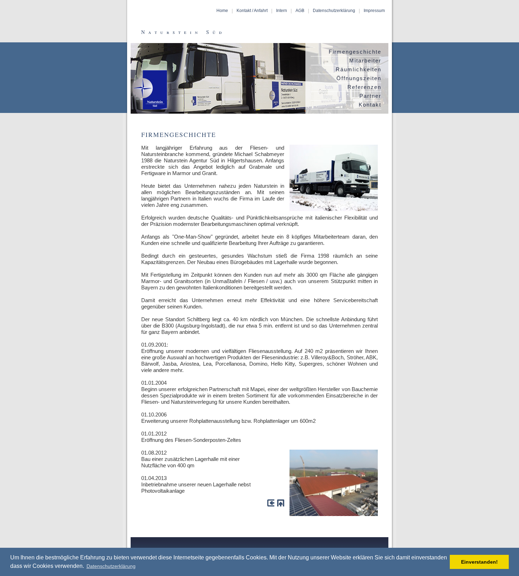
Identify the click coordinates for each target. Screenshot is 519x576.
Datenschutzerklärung (334, 10)
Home (222, 10)
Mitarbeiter (365, 61)
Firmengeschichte (355, 52)
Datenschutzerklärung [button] (111, 566)
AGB (300, 10)
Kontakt (370, 105)
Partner (370, 96)
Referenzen (364, 87)
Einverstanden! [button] (479, 562)
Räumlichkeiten (358, 69)
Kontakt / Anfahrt (252, 10)
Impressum (374, 10)
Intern (281, 10)
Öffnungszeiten (358, 78)
